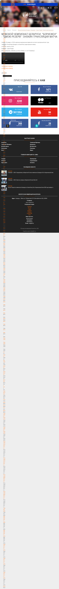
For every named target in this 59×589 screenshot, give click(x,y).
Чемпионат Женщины (6, 144)
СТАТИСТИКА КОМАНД (7, 68)
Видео (57, 21)
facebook (43, 8)
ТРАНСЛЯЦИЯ (30, 4)
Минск (4, 152)
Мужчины (4, 299)
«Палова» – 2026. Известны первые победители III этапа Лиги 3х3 (22, 180)
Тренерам (5, 127)
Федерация (5, 208)
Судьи (4, 197)
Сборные (4, 211)
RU (54, 7)
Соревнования (33, 160)
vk (41, 8)
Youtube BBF (29, 213)
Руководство (33, 158)
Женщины (5, 318)
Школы (4, 149)
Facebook (29, 206)
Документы (5, 55)
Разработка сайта (26, 231)
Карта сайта (4, 162)
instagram (51, 8)
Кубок (4, 216)
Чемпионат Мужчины (35, 142)
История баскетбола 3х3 (5, 373)
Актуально (6, 21)
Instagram (29, 210)
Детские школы (16, 21)
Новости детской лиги (4, 392)
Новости (4, 200)
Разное (4, 230)
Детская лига (28, 21)
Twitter (29, 209)
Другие (4, 410)
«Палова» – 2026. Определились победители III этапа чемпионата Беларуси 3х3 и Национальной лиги (30, 172)
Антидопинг (37, 21)
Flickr (29, 214)
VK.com (29, 207)
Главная (4, 10)
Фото (4, 407)
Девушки (4, 402)
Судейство (5, 188)
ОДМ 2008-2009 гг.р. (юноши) (4, 533)
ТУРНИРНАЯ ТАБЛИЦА (7, 66)
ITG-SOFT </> (33, 231)
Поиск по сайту (39, 8)
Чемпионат (5, 214)
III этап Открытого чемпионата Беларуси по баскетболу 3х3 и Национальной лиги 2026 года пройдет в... (31, 187)
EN (57, 7)
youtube (48, 8)
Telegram (29, 212)
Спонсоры (45, 21)
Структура (5, 27)
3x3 (3, 352)
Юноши (4, 399)
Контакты (4, 46)
